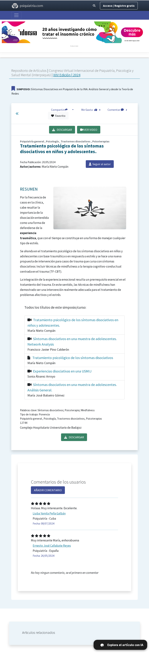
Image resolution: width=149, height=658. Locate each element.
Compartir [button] (58, 109)
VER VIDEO (90, 129)
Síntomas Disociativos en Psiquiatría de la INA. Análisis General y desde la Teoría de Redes (72, 91)
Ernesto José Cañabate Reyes (52, 546)
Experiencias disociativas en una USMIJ (62, 371)
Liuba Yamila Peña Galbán (49, 513)
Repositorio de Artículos (29, 70)
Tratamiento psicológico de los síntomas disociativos (72, 357)
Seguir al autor (101, 164)
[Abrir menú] (16, 15)
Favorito (59, 115)
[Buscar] (94, 6)
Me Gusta (90, 109)
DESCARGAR (63, 129)
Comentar (117, 109)
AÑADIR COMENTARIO (48, 490)
